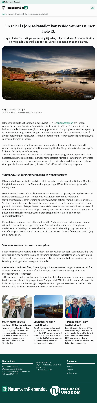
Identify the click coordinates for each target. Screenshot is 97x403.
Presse (69, 366)
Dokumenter (72, 373)
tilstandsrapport (65, 123)
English (70, 370)
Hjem (3, 14)
